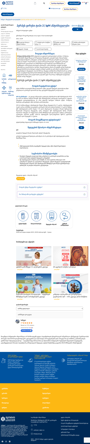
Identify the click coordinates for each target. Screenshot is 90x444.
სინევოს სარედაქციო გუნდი (24, 30)
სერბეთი (5, 398)
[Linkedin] (9, 441)
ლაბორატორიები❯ (42, 49)
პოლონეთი (46, 403)
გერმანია (5, 388)
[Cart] (35, 3)
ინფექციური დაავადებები (13, 19)
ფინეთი (4, 407)
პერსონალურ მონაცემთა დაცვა (70, 435)
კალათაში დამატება (77, 29)
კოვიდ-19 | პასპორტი (5, 33)
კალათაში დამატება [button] (81, 88)
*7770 (4, 8)
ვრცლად (81, 69)
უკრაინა (4, 393)
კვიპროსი (45, 407)
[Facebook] (2, 441)
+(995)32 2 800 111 (38, 430)
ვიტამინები (3, 65)
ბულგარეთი (46, 393)
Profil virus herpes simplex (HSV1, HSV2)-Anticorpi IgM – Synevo (33, 232)
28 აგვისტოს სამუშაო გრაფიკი (64, 267)
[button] (44, 3)
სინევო (3, 19)
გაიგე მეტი (20, 178)
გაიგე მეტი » (20, 269)
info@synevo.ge (55, 8)
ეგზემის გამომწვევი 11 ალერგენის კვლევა (32, 267)
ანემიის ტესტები (4, 46)
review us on (26, 330)
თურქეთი (45, 398)
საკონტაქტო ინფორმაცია (38, 417)
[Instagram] (6, 441)
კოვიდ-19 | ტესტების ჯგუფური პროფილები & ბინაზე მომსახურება (6, 37)
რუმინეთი (45, 388)
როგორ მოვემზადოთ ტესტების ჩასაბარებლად (74, 423)
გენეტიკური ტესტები (5, 59)
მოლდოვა (5, 403)
